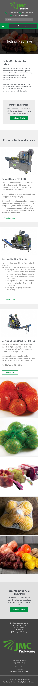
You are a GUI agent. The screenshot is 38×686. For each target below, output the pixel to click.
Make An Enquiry (19, 118)
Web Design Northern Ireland (12, 682)
